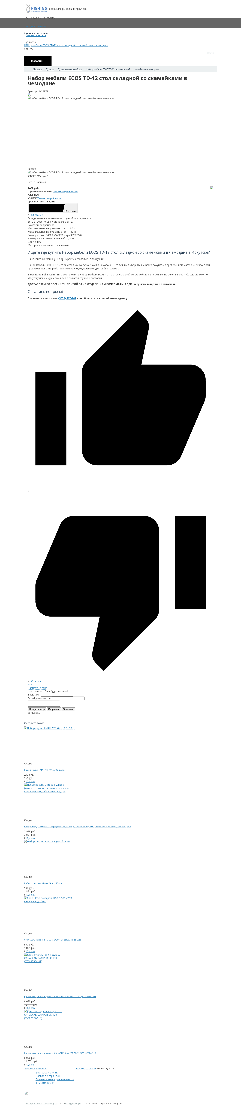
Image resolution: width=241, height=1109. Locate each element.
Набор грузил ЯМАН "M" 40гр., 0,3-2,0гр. (44, 770)
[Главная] (27, 69)
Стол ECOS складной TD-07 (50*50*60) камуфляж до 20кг (52, 939)
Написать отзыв (37, 687)
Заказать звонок (36, 35)
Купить (30, 781)
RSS (30, 684)
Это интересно (45, 1082)
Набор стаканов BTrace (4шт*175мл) (43, 883)
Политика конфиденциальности (55, 1079)
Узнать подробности (65, 191)
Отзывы (36, 681)
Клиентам (41, 1068)
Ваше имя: (34, 694)
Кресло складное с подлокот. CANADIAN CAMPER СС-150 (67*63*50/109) (60, 996)
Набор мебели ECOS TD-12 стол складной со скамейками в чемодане (66, 45)
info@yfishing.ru (73, 1103)
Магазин (30, 1068)
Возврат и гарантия (48, 1076)
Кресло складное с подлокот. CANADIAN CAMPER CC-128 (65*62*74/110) (60, 1053)
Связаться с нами (85, 1068)
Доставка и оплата (47, 1072)
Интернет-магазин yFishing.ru (41, 1103)
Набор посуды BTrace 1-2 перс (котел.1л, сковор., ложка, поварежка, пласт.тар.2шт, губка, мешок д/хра (77, 826)
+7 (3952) (36, 26)
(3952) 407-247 (67, 298)
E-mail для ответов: (39, 698)
